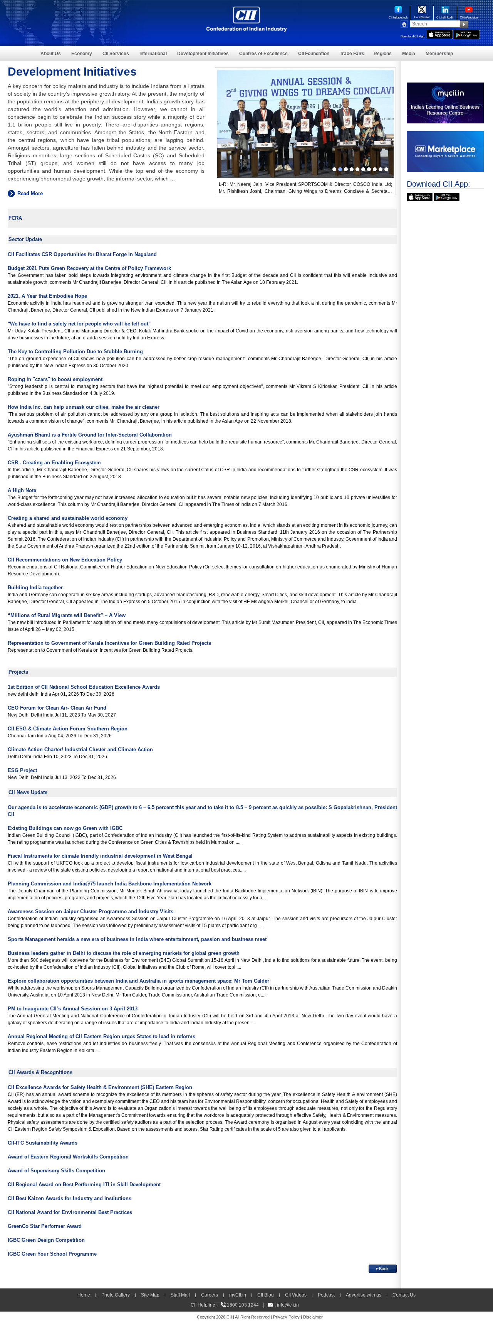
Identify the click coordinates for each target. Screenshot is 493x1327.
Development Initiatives (203, 53)
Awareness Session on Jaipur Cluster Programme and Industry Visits (90, 911)
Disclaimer (313, 1317)
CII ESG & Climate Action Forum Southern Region (67, 729)
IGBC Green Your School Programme (52, 1254)
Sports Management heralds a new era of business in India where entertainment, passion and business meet (137, 939)
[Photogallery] (305, 73)
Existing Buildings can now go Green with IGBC (65, 828)
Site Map (150, 1295)
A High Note (22, 490)
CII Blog (265, 1295)
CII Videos (296, 1295)
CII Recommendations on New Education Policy (65, 560)
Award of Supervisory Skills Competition (56, 1171)
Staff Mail (180, 1295)
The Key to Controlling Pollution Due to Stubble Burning (75, 351)
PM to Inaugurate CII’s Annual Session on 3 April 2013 (73, 1009)
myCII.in (237, 1295)
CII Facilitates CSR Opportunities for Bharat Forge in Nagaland (82, 254)
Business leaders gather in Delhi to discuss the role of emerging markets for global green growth (124, 953)
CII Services (115, 53)
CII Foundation (313, 53)
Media (408, 53)
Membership (439, 53)
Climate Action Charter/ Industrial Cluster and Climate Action (80, 749)
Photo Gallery (115, 1295)
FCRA (15, 218)
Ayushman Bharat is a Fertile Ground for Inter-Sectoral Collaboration (90, 435)
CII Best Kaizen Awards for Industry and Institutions (69, 1198)
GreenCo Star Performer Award (45, 1226)
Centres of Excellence (263, 53)
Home (83, 1295)
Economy (81, 53)
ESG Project (22, 770)
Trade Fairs (352, 53)
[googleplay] (467, 33)
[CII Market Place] (445, 134)
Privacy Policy (286, 1317)
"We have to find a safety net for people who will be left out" (79, 324)
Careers (209, 1295)
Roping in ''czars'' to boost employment (55, 379)
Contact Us (404, 1295)
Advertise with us (363, 1295)
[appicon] (440, 33)
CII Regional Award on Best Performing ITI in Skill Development (84, 1184)
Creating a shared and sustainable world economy (67, 518)
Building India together (35, 587)
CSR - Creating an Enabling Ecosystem (54, 462)
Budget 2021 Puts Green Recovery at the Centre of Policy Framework (89, 268)
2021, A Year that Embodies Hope (47, 296)
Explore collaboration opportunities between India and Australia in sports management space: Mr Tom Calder (138, 981)
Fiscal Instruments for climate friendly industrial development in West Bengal (100, 856)
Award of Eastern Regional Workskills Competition (68, 1157)
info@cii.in (288, 1305)
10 (386, 169)
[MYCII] (445, 86)
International (153, 53)
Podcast (326, 1295)
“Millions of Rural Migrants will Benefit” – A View (67, 615)
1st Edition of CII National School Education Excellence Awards (84, 687)
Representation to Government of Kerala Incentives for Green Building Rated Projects (109, 643)
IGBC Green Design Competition (46, 1240)
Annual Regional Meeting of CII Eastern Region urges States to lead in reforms (101, 1036)
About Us (50, 53)
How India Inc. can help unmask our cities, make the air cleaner (83, 407)
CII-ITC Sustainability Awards (42, 1143)
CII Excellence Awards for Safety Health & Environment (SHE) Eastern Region (100, 1087)
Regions (383, 53)
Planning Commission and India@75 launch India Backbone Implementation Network (109, 884)
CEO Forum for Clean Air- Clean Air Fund (57, 708)
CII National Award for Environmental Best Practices (70, 1212)
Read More (30, 193)
